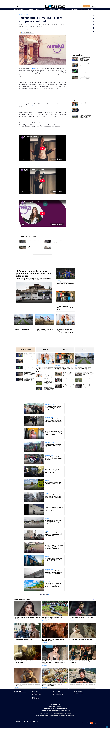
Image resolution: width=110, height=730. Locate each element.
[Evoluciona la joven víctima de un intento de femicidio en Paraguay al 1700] (44, 509)
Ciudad (31, 9)
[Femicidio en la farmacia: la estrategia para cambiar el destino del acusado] (25, 379)
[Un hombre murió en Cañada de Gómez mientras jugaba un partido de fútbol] (44, 560)
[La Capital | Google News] (37, 721)
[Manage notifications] (107, 727)
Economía (52, 9)
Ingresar (93, 6)
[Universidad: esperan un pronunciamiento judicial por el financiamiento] (44, 471)
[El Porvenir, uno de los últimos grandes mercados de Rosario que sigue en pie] (34, 289)
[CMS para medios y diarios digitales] (85, 723)
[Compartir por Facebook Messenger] (93, 28)
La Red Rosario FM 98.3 (58, 693)
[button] (14, 6)
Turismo (83, 9)
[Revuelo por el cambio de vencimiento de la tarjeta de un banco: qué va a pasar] (81, 71)
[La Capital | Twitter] (27, 721)
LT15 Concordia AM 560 (58, 694)
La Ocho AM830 (56, 691)
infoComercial (35, 697)
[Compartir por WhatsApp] (93, 21)
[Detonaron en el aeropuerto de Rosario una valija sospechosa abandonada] (55, 241)
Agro (67, 9)
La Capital (21, 14)
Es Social (90, 9)
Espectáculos (74, 9)
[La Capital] (55, 6)
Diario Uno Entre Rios (36, 694)
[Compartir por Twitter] (93, 18)
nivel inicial (29, 106)
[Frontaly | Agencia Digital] (92, 723)
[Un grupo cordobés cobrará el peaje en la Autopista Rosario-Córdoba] (84, 380)
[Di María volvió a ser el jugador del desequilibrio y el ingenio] (45, 383)
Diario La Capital (35, 691)
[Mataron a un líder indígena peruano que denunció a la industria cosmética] (44, 446)
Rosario (27, 14)
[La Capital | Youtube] (34, 721)
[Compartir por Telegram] (93, 25)
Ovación (44, 9)
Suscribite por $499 (86, 6)
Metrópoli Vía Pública (36, 698)
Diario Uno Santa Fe (36, 693)
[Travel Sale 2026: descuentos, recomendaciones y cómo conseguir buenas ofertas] (44, 585)
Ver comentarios (42, 255)
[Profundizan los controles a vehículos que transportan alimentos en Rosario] (81, 116)
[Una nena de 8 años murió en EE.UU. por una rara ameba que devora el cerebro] (44, 433)
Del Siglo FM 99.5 (78, 691)
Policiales (60, 9)
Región (37, 9)
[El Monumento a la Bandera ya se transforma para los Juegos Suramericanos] (55, 247)
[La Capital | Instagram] (31, 721)
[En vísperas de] (44, 522)
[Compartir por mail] (93, 31)
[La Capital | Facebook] (24, 721)
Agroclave (34, 695)
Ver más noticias (44, 594)
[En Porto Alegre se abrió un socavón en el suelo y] (44, 459)
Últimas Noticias (18, 9)
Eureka (34, 68)
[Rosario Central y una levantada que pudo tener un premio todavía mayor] (65, 277)
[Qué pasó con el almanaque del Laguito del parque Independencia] (30, 247)
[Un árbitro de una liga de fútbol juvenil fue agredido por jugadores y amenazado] (44, 547)
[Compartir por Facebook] (93, 15)
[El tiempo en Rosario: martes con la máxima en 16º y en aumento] (30, 241)
